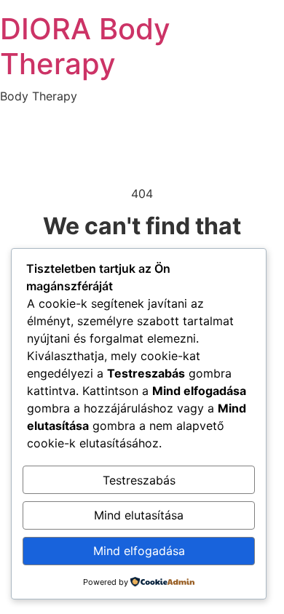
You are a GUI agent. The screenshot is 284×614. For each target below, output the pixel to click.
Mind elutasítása (139, 515)
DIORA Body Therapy (85, 46)
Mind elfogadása (139, 550)
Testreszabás (139, 480)
